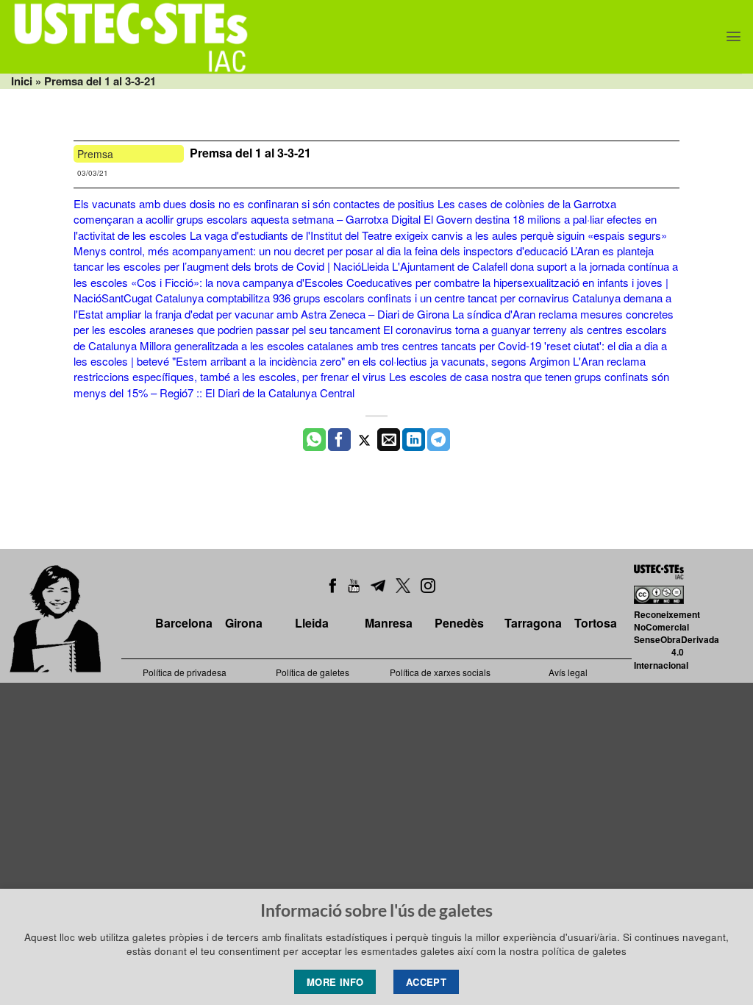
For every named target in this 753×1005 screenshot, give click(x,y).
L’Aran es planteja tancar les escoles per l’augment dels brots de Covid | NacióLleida (364, 258)
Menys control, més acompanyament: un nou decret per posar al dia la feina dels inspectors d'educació (321, 250)
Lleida (312, 622)
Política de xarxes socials (440, 672)
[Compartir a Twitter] (364, 440)
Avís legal (568, 672)
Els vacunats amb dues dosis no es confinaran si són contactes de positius (254, 203)
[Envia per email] (388, 440)
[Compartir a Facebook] (339, 440)
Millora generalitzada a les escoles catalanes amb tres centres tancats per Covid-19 (340, 345)
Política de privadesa (184, 672)
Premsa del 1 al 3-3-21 (252, 152)
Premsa (95, 153)
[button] (733, 36)
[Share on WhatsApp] (314, 440)
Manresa (389, 622)
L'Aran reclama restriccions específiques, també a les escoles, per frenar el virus (360, 368)
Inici (21, 81)
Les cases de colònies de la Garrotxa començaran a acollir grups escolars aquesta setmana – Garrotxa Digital (345, 211)
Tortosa (595, 622)
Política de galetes (312, 672)
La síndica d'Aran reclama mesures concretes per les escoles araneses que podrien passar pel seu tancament (374, 321)
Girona (244, 622)
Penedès (459, 622)
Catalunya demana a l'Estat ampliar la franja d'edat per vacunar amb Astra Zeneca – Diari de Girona (372, 305)
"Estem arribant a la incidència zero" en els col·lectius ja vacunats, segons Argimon (371, 361)
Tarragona (533, 622)
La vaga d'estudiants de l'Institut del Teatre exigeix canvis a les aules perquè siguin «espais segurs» (428, 235)
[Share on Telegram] (438, 440)
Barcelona (184, 622)
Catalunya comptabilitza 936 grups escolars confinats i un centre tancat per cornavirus (362, 297)
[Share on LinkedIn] (413, 440)
